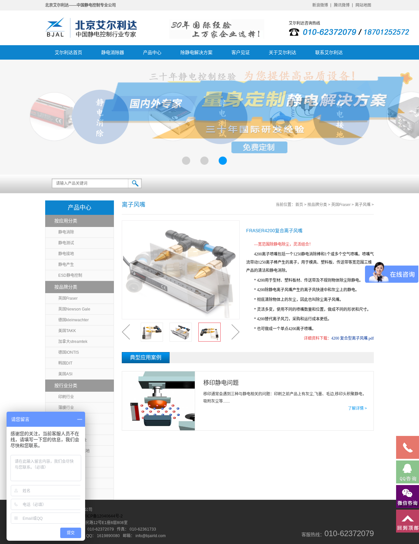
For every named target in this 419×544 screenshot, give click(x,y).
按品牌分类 (317, 204)
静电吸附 (66, 483)
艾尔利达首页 (68, 52)
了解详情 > (357, 408)
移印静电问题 (221, 383)
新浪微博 (320, 5)
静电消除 (66, 232)
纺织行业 (66, 472)
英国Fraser (68, 298)
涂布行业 (66, 462)
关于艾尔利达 (282, 52)
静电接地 (66, 254)
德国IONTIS (68, 352)
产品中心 (152, 52)
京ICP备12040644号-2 (102, 516)
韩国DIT (65, 363)
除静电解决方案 (196, 52)
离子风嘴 (363, 204)
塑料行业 (66, 418)
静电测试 (66, 243)
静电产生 (66, 264)
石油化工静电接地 (74, 451)
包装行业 (66, 429)
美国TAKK (67, 330)
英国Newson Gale (74, 309)
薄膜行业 (66, 407)
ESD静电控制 (70, 275)
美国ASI (65, 374)
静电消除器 (112, 52)
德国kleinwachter (73, 320)
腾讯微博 (342, 5)
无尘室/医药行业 (72, 440)
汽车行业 (66, 494)
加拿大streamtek (72, 341)
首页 (299, 204)
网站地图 (363, 5)
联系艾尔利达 (329, 52)
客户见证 (240, 52)
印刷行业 (66, 397)
